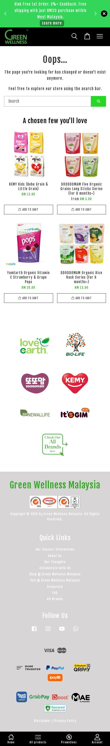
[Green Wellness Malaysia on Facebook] (34, 631)
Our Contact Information (55, 549)
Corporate (55, 587)
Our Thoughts (55, 562)
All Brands (55, 599)
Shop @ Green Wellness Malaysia (55, 574)
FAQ (55, 593)
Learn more (52, 23)
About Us (55, 556)
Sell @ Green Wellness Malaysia (55, 580)
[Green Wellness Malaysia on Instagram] (48, 631)
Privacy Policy (65, 721)
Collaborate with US (55, 568)
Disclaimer (42, 721)
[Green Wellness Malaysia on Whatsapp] (76, 631)
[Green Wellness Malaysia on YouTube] (62, 631)
